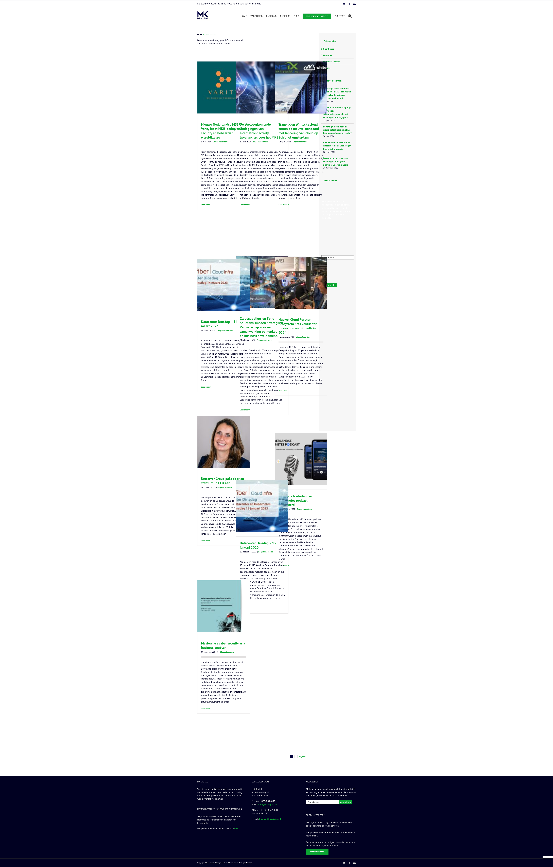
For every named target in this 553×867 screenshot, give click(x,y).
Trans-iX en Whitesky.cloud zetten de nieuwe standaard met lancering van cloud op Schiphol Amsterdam (299, 131)
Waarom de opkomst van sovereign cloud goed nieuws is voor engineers (335, 161)
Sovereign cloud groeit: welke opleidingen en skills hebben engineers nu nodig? (337, 130)
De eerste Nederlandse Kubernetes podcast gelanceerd (295, 500)
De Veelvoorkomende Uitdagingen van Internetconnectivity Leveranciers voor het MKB (259, 131)
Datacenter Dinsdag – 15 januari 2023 (258, 545)
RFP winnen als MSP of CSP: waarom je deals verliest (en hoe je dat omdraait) (337, 145)
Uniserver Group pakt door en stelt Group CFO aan (222, 480)
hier (236, 828)
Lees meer (205, 204)
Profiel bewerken (209, 35)
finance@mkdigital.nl (270, 818)
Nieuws (327, 67)
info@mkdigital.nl (267, 804)
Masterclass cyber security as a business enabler (223, 645)
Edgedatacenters (220, 141)
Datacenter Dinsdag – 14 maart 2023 (219, 323)
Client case (328, 48)
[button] (350, 16)
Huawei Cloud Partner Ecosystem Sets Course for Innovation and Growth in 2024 (298, 326)
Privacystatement (245, 863)
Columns (327, 55)
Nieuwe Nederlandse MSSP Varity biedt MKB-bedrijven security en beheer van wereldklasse (220, 131)
